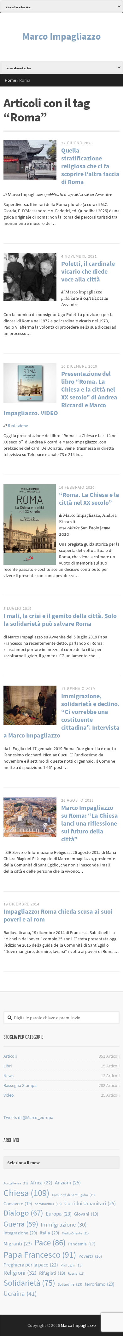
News (8, 1075)
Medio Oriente (75, 1233)
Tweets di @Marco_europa (28, 1117)
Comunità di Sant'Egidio (73, 1195)
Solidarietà (29, 1283)
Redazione (18, 426)
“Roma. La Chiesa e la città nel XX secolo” (89, 498)
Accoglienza (15, 1183)
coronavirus (48, 1203)
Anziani (68, 1182)
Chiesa (26, 1193)
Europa (59, 1214)
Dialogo (23, 1213)
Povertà (90, 1256)
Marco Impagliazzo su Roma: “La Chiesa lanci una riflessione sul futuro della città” (89, 823)
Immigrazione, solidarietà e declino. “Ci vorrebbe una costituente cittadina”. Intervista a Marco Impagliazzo (61, 715)
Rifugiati (52, 1273)
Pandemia (81, 1244)
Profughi (72, 1265)
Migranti (17, 1243)
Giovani (86, 1214)
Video (8, 1095)
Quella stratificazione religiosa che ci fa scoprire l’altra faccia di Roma (90, 166)
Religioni (20, 1272)
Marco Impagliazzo (61, 36)
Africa (41, 1182)
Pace (50, 1242)
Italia (49, 1233)
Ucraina (20, 1293)
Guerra (20, 1224)
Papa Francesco (39, 1254)
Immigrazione (64, 1224)
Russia (76, 1274)
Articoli (10, 1056)
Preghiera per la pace (30, 1264)
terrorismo (99, 1284)
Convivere (17, 1203)
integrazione (20, 1233)
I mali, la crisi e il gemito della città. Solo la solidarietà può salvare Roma (60, 619)
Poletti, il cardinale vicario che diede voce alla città (88, 271)
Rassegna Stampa (20, 1085)
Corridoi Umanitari (90, 1203)
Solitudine (70, 1284)
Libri (7, 1066)
